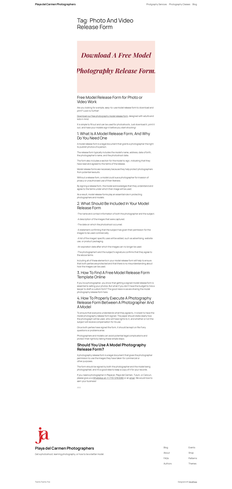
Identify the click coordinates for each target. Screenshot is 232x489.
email (132, 377)
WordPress (193, 482)
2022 (79, 387)
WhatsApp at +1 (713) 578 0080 (108, 377)
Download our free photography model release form (102, 116)
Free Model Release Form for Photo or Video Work (110, 99)
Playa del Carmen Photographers (55, 4)
